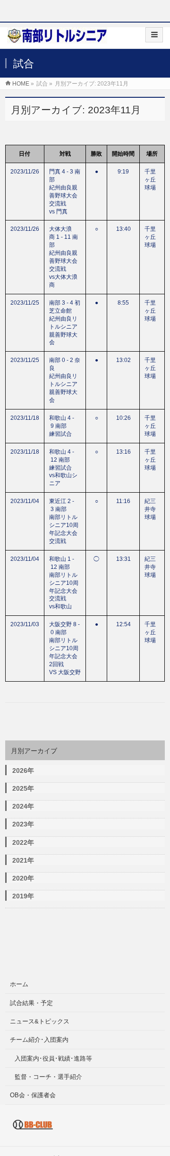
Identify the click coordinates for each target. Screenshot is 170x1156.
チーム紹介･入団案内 (39, 1039)
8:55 (123, 302)
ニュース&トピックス (39, 1021)
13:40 (123, 229)
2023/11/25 (24, 302)
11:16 (123, 501)
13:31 (123, 559)
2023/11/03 (24, 624)
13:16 (123, 451)
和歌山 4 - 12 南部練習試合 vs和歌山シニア (66, 467)
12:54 (123, 624)
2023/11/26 (24, 171)
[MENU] (154, 34)
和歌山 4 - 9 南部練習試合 (61, 426)
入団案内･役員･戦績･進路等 (53, 1058)
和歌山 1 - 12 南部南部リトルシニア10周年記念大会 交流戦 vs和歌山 (66, 583)
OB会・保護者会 (33, 1095)
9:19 (123, 171)
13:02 (123, 360)
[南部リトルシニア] (57, 38)
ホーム (19, 984)
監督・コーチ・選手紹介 (48, 1076)
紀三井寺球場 (150, 509)
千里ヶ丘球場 (150, 179)
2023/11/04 (24, 501)
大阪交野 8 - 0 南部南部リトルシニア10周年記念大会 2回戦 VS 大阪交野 (66, 648)
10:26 (123, 418)
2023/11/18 (24, 418)
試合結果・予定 (31, 1003)
